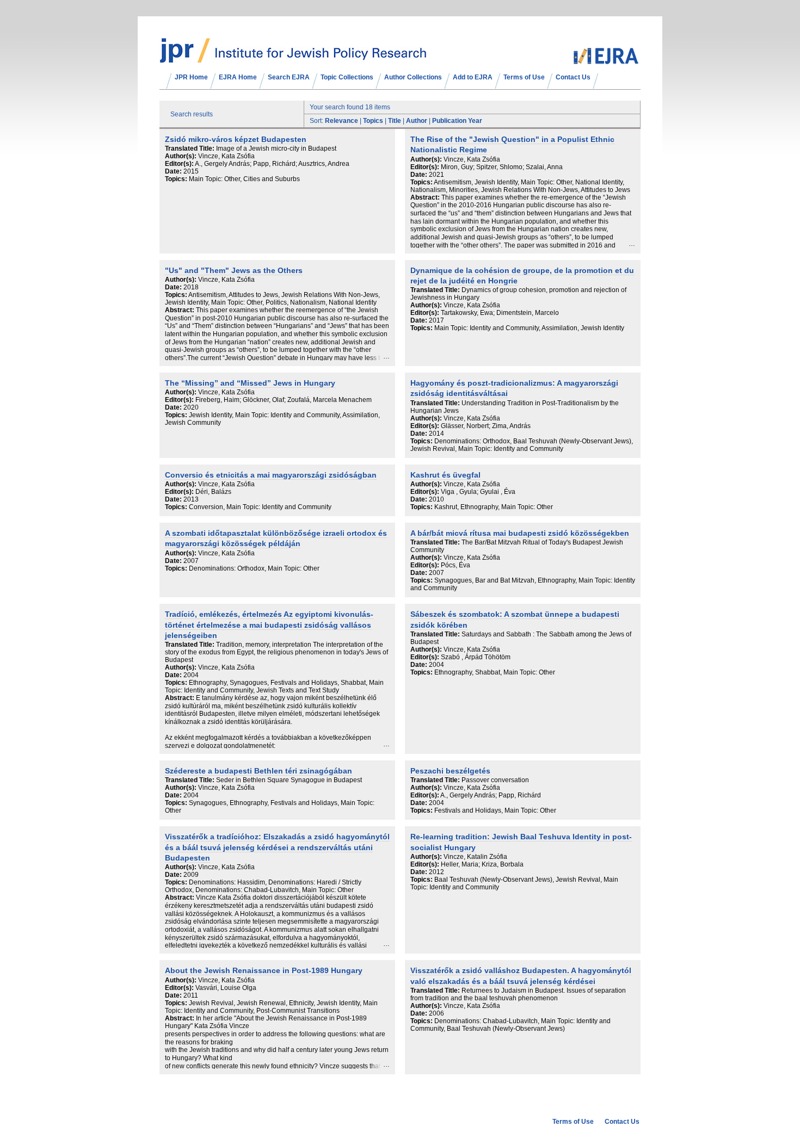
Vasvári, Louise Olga (225, 988)
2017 (436, 320)
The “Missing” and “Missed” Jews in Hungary (250, 383)
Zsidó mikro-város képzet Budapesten (235, 139)
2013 (191, 499)
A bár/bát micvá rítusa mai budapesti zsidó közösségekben (519, 533)
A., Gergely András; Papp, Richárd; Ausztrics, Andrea (272, 164)
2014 (436, 433)
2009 (191, 874)
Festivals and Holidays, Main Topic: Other (495, 810)
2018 (191, 287)
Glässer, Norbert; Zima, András (486, 426)
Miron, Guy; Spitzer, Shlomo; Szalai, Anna (502, 167)
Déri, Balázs (213, 492)
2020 (191, 407)
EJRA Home (238, 77)
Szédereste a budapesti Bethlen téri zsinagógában (258, 771)
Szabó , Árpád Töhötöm (475, 657)
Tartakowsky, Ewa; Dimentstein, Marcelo (500, 313)
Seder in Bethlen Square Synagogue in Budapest (289, 780)
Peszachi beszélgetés (450, 771)
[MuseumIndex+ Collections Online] (293, 58)
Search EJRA (289, 77)
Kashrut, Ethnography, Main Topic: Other (493, 507)
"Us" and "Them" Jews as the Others (234, 271)
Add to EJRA (473, 77)
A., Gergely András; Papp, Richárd (490, 795)
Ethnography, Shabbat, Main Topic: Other (494, 672)
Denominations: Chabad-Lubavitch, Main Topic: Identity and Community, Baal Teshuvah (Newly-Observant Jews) (510, 1024)
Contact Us (573, 77)
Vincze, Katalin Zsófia (475, 857)
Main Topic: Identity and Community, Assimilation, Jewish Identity (529, 328)
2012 (436, 872)
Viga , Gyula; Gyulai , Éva (478, 492)
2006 (436, 1013)
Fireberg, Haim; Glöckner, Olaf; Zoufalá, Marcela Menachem (283, 400)
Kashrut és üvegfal (445, 475)
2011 (190, 995)
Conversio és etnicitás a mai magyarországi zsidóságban (271, 475)
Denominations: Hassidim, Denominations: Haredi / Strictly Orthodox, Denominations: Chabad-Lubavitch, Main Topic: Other (263, 886)
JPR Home (191, 77)
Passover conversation (495, 780)
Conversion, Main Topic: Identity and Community (260, 507)
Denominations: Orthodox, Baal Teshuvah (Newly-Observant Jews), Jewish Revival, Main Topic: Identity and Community (521, 445)
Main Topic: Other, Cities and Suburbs (244, 179)
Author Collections (413, 77)
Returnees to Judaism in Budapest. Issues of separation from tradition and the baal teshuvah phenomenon (518, 994)
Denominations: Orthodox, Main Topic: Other (254, 568)
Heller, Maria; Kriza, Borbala (482, 864)
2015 (191, 171)
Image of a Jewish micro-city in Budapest (276, 148)
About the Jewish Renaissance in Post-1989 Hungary (263, 971)
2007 (191, 561)
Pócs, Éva (455, 565)
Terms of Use (524, 77)
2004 (191, 675)
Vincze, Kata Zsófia (226, 156)
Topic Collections (347, 77)
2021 (436, 174)
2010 (436, 499)
